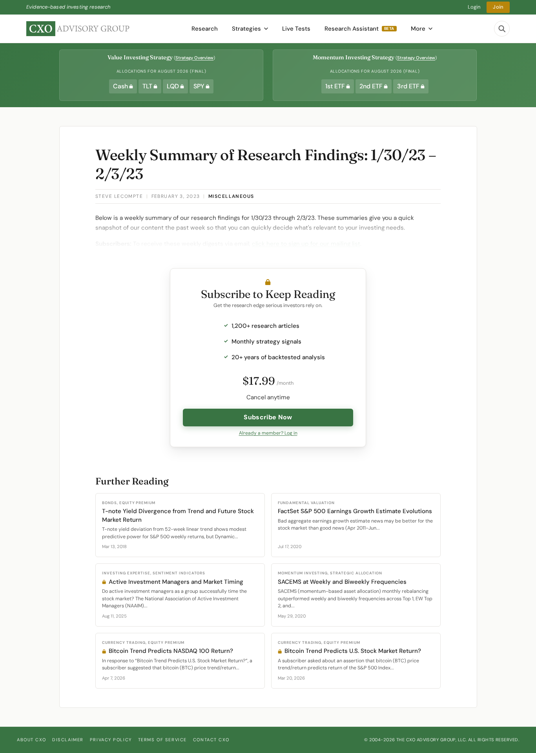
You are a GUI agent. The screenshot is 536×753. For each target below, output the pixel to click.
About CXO (31, 739)
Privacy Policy (111, 739)
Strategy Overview (194, 57)
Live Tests (296, 29)
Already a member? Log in (268, 433)
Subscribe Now (268, 417)
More (418, 29)
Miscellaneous (231, 196)
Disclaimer (68, 739)
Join (498, 7)
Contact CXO (211, 739)
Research (204, 29)
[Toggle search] (502, 29)
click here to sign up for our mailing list (306, 244)
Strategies (246, 29)
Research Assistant (359, 29)
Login (474, 7)
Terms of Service (162, 739)
